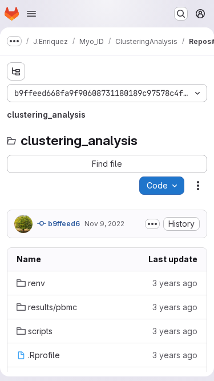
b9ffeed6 (63, 223)
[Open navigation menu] (31, 14)
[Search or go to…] (181, 14)
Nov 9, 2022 (104, 223)
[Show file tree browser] (16, 71)
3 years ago (174, 283)
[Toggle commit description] (152, 224)
